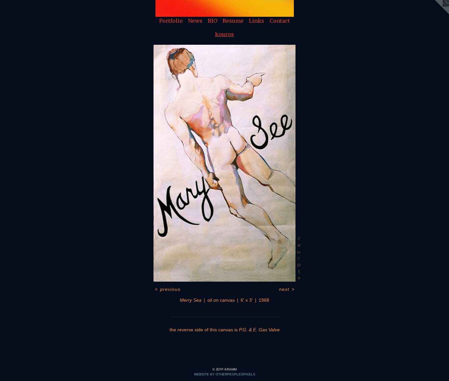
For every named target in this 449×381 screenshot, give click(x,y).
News (195, 20)
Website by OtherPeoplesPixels (224, 374)
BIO (212, 20)
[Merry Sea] (224, 163)
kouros (224, 34)
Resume (233, 20)
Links (256, 20)
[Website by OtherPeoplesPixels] (436, 13)
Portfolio (171, 20)
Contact (280, 20)
